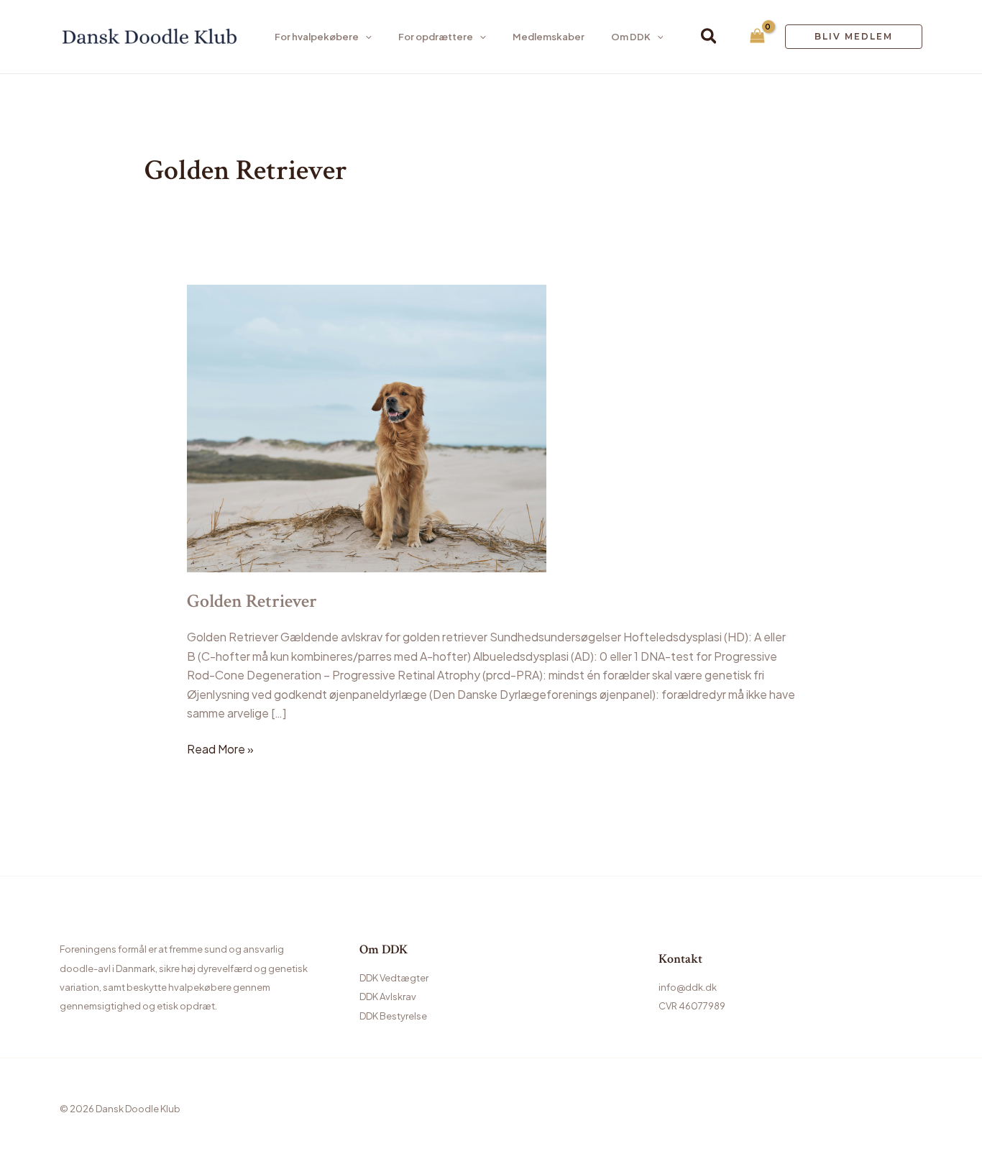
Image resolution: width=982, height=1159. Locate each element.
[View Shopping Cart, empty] (757, 37)
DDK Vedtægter (393, 978)
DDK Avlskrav (387, 996)
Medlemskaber (548, 36)
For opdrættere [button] (435, 36)
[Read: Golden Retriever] (366, 427)
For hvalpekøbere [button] (317, 36)
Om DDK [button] (631, 36)
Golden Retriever (252, 601)
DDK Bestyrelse (393, 1016)
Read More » (220, 748)
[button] (365, 37)
